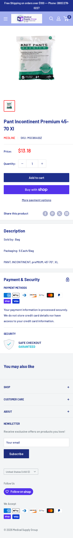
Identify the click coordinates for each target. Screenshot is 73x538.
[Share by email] (66, 213)
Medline (9, 137)
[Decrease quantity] (22, 164)
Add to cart (36, 177)
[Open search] (51, 19)
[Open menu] (5, 18)
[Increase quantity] (42, 164)
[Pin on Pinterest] (52, 213)
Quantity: (10, 163)
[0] (66, 18)
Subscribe (16, 454)
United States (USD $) (18, 471)
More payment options (36, 200)
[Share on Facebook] (45, 213)
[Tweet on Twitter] (59, 213)
